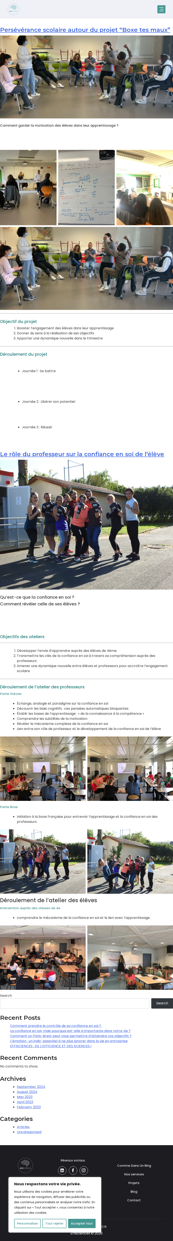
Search (6, 995)
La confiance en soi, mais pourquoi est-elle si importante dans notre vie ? (70, 1030)
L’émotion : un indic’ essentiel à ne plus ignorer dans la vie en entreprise (69, 1041)
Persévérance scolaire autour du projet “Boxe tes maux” (85, 29)
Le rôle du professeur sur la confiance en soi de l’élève (82, 454)
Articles (23, 1126)
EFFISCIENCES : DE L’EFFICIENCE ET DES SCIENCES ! (51, 1046)
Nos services (134, 1174)
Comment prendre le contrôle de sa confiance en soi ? (56, 1025)
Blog (134, 1191)
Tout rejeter (54, 1223)
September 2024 (31, 1086)
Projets (133, 1183)
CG (104, 1226)
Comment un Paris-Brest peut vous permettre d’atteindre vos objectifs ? (70, 1035)
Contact (134, 1200)
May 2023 (24, 1097)
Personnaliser (27, 1223)
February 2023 (29, 1107)
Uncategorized (29, 1132)
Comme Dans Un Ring (134, 1165)
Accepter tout (82, 1223)
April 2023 (25, 1102)
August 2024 (27, 1091)
